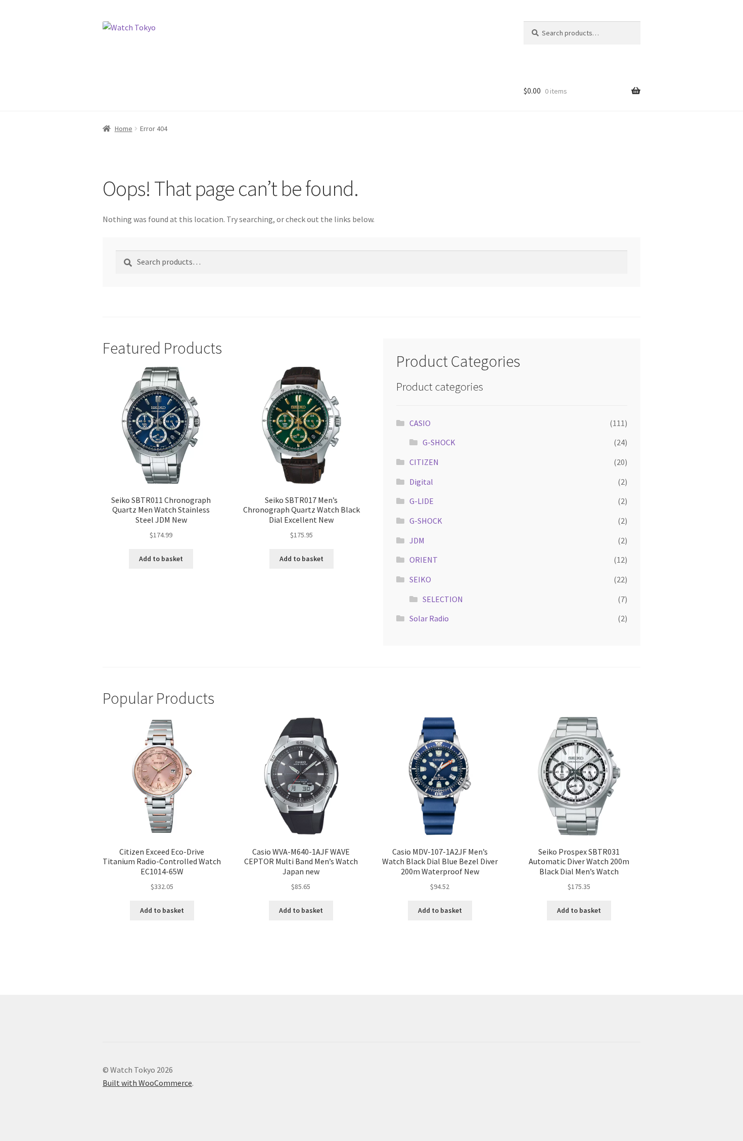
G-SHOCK (439, 442)
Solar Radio (429, 618)
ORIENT (423, 560)
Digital (421, 482)
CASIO (420, 423)
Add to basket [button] (161, 558)
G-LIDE (421, 501)
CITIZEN (424, 462)
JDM (417, 540)
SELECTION (443, 599)
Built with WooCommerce (147, 1083)
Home (123, 128)
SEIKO (420, 579)
